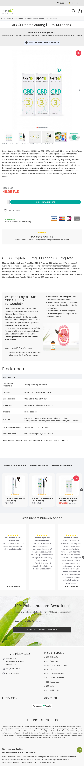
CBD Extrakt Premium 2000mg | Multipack (68, 499)
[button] (4, 90)
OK (79, 750)
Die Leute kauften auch (15, 465)
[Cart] (80, 11)
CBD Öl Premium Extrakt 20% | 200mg (15, 499)
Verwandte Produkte (62, 465)
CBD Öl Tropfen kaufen (14, 18)
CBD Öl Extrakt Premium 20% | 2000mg (42, 499)
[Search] (73, 11)
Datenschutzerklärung (29, 762)
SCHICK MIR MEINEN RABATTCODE (42, 630)
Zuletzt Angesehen (39, 465)
